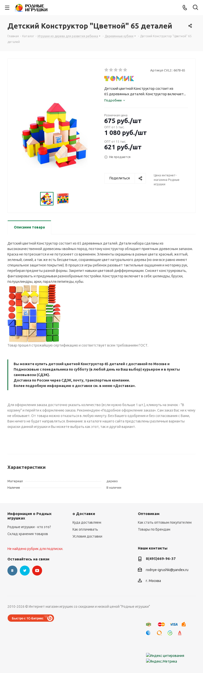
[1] (106, 70)
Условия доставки (87, 536)
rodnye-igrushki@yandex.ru (167, 570)
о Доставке (84, 514)
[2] (111, 70)
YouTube (37, 571)
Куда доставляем (87, 522)
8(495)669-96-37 (161, 558)
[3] (116, 70)
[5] (125, 70)
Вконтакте (12, 571)
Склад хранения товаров (27, 534)
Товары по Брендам (154, 529)
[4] (120, 70)
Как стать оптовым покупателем (165, 522)
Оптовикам (148, 514)
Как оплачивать (85, 529)
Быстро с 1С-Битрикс (28, 618)
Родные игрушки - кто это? (29, 527)
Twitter (25, 571)
